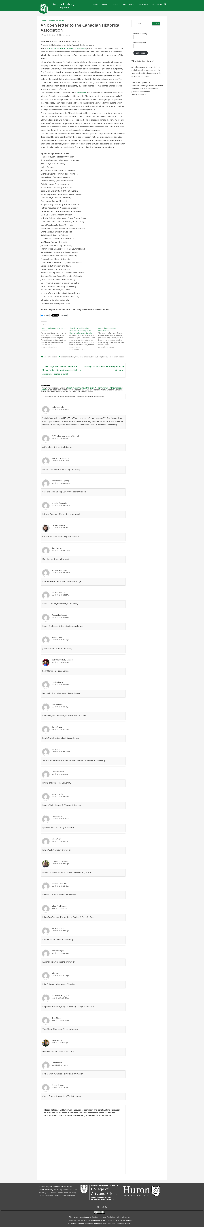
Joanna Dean (57, 637)
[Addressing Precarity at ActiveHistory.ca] (112, 337)
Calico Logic (49, 1196)
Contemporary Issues (88, 357)
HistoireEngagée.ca (139, 95)
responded (81, 92)
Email (139, 43)
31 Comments (64, 35)
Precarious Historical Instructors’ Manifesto (66, 48)
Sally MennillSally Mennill (62, 660)
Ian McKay (56, 749)
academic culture (67, 357)
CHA (77, 357)
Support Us (157, 4)
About (105, 4)
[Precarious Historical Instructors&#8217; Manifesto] (55, 337)
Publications (129, 4)
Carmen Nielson (58, 525)
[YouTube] (103, 1207)
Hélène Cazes (57, 1040)
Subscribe (140, 53)
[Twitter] (98, 1207)
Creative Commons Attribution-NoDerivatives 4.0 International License (82, 389)
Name (140, 33)
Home (95, 4)
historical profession (116, 357)
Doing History (102, 357)
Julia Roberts (57, 973)
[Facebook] (101, 1207)
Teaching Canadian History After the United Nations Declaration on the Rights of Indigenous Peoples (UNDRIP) (61, 370)
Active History (63, 4)
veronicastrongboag (60, 480)
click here (143, 88)
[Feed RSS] (106, 1207)
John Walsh (56, 839)
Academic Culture (56, 20)
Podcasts (143, 4)
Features (115, 4)
